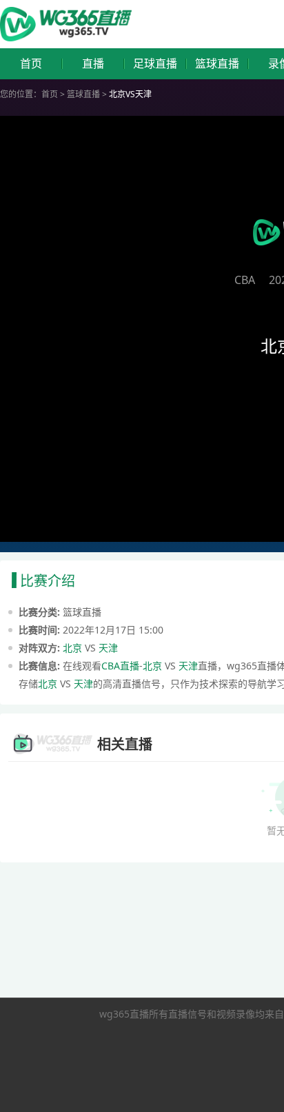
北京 (72, 647)
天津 (108, 647)
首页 (31, 64)
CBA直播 (120, 665)
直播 (93, 64)
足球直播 (155, 64)
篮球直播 (217, 64)
